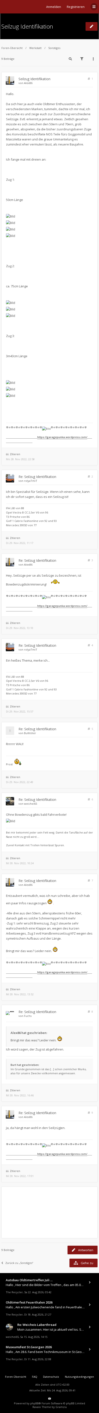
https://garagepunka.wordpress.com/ (62, 437)
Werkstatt (35, 48)
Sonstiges (54, 48)
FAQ (34, 1376)
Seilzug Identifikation (27, 26)
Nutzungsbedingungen (79, 1376)
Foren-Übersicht (12, 48)
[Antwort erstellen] (92, 26)
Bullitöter (30, 733)
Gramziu (61, 1407)
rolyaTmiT (30, 481)
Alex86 (28, 83)
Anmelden (53, 7)
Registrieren (76, 7)
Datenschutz (51, 1376)
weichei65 (30, 803)
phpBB (34, 1403)
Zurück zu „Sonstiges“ (19, 1263)
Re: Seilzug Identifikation (37, 476)
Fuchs (27, 1016)
